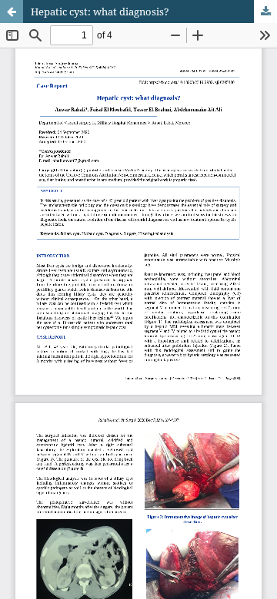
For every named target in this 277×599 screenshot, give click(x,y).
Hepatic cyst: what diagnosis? (100, 11)
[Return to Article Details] (11, 11)
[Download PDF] (265, 11)
